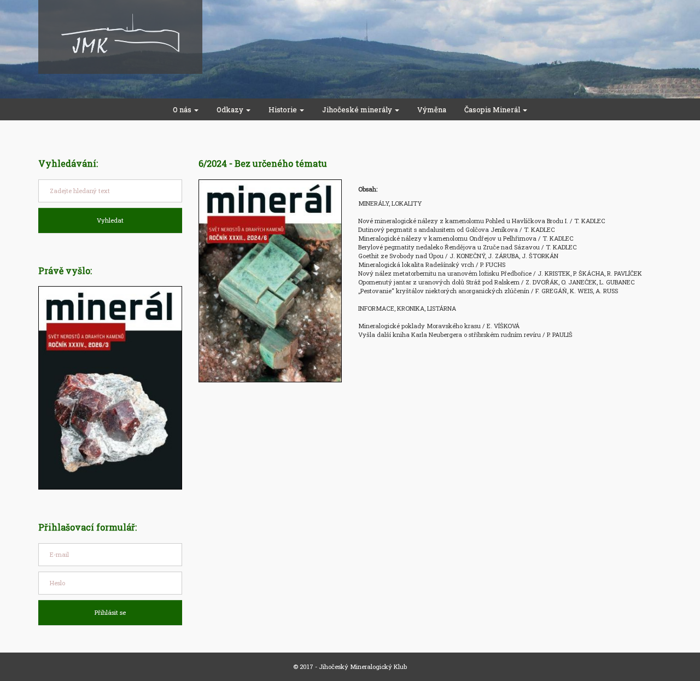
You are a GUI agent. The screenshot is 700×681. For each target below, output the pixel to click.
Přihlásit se (110, 612)
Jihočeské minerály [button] (358, 109)
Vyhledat (110, 220)
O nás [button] (183, 109)
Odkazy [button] (231, 109)
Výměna (431, 109)
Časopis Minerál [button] (493, 109)
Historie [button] (284, 109)
